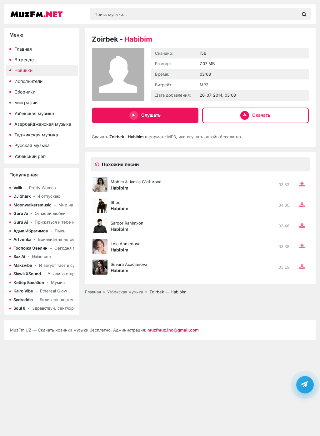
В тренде (24, 59)
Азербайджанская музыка (42, 124)
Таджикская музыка (36, 134)
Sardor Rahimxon (127, 223)
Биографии (26, 102)
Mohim (117, 181)
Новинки (23, 70)
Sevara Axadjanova (129, 264)
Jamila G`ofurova (145, 181)
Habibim (119, 187)
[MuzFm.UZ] (46, 14)
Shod (116, 202)
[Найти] (304, 14)
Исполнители (28, 81)
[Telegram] (305, 384)
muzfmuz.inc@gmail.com (173, 329)
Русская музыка (32, 145)
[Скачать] (302, 185)
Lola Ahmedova (125, 243)
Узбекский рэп (30, 156)
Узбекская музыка (34, 113)
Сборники (24, 91)
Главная (23, 49)
